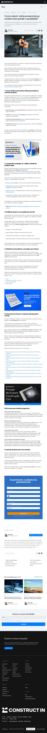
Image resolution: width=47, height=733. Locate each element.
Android (11, 718)
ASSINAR (23, 624)
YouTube (20, 716)
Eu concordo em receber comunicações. (7, 619)
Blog (3, 7)
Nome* (8, 486)
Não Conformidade (10, 282)
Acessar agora (23, 513)
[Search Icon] (42, 7)
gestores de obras (19, 97)
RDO (7, 278)
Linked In (9, 716)
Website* (9, 498)
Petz (41, 342)
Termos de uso (5, 728)
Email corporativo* (10, 490)
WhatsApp (25, 716)
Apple (15, 718)
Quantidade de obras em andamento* (14, 506)
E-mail (29, 716)
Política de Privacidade (19, 620)
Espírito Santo (27, 721)
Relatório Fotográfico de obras (13, 280)
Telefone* (9, 494)
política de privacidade (30, 515)
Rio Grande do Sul (13, 721)
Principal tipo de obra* (11, 502)
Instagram (14, 716)
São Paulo (20, 721)
